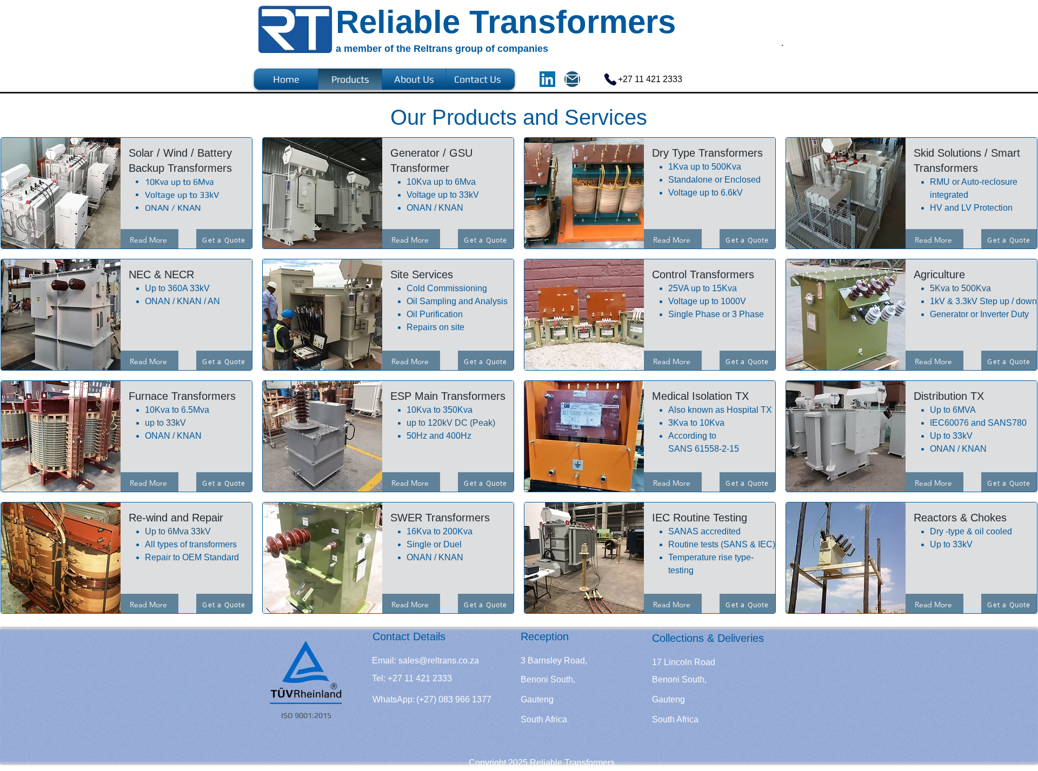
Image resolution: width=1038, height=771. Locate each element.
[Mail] (572, 79)
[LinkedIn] (547, 79)
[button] (408, 679)
